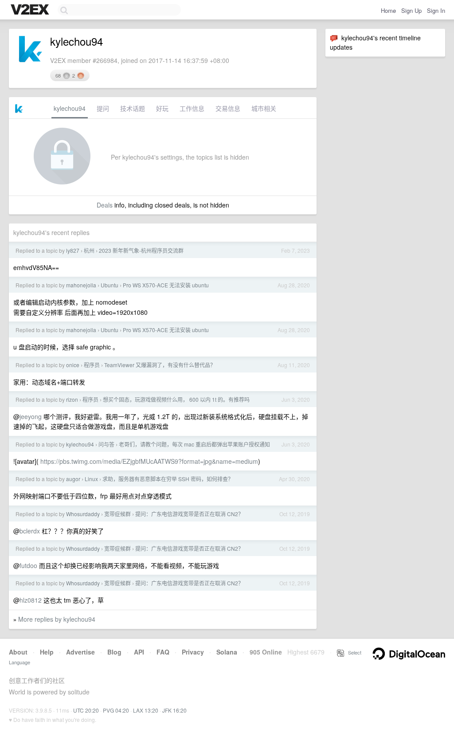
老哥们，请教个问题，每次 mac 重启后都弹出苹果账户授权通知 (194, 444)
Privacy (193, 651)
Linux (91, 478)
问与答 (106, 444)
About (18, 651)
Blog (114, 651)
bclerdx (30, 530)
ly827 (72, 250)
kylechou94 (70, 108)
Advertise (80, 651)
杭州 (89, 250)
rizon (72, 399)
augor (73, 478)
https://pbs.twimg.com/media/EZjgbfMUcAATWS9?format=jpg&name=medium (149, 461)
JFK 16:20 (174, 710)
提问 (103, 108)
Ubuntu (109, 285)
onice (72, 364)
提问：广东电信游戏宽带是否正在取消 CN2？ (189, 513)
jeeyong (31, 416)
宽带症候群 (117, 513)
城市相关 (263, 108)
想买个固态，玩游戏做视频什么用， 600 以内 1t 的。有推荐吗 (176, 399)
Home (388, 10)
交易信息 (227, 108)
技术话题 (132, 108)
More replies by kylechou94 (56, 619)
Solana (226, 651)
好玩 (162, 108)
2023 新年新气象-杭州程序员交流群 (141, 250)
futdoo (28, 565)
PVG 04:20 (116, 710)
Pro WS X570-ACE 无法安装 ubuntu (166, 285)
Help (47, 651)
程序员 (92, 364)
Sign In (436, 10)
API (139, 651)
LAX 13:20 (145, 710)
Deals (105, 204)
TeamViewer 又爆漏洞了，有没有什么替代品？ (159, 364)
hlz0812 (31, 600)
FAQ (163, 651)
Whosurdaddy (83, 513)
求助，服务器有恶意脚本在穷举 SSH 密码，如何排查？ (167, 478)
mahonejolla (81, 285)
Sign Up (411, 10)
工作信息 (192, 108)
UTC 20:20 (86, 710)
